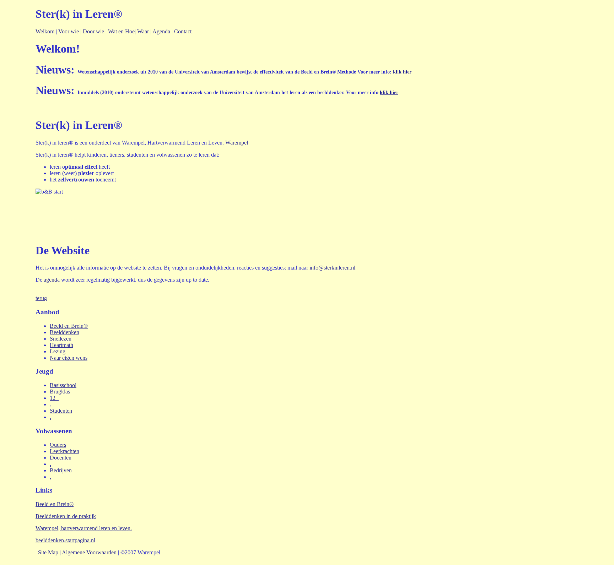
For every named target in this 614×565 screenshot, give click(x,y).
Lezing (57, 351)
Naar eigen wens (68, 358)
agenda (52, 280)
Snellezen (60, 339)
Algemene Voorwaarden (89, 552)
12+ (54, 398)
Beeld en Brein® (69, 326)
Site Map (48, 552)
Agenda (161, 31)
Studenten (61, 411)
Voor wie (69, 31)
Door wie (93, 31)
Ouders (58, 445)
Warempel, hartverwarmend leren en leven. (84, 528)
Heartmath (61, 345)
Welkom (45, 31)
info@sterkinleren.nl (332, 268)
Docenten (60, 458)
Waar (143, 31)
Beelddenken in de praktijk (66, 516)
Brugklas (60, 392)
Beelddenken (64, 332)
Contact (183, 31)
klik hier (402, 72)
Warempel (236, 143)
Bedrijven (61, 470)
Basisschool (63, 385)
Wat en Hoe (121, 31)
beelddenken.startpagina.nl (65, 540)
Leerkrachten (64, 451)
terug (41, 298)
